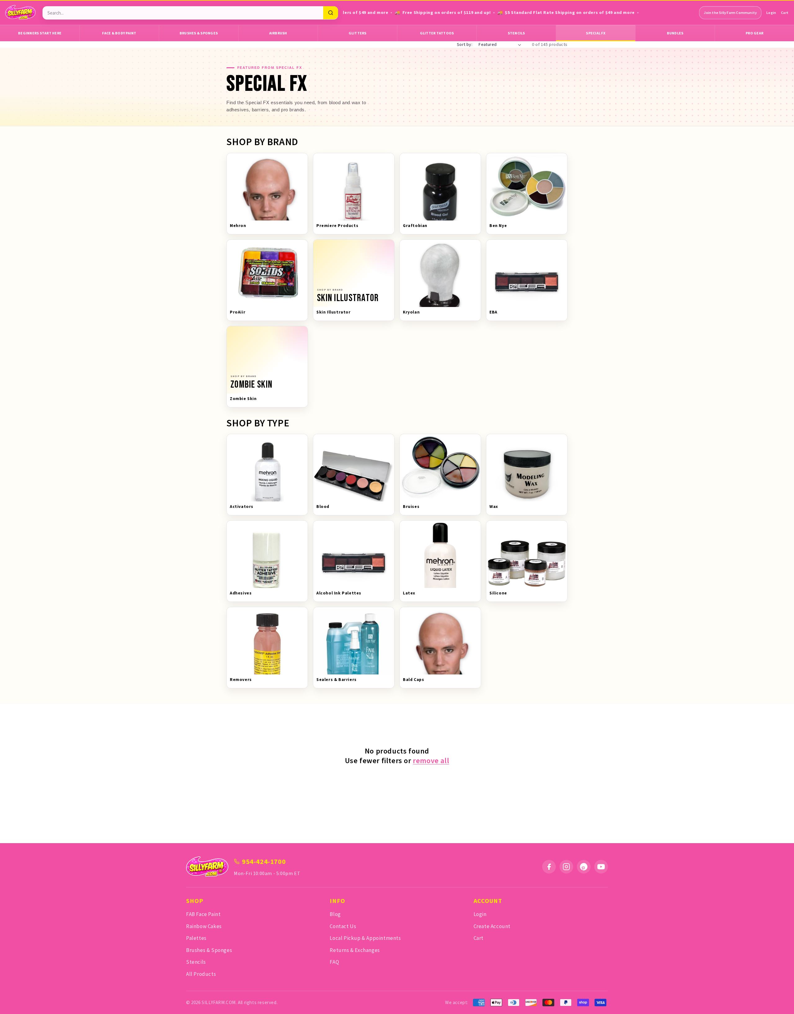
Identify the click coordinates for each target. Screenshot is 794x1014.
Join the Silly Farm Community (730, 12)
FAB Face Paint (203, 914)
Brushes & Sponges (199, 33)
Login (771, 12)
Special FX (595, 33)
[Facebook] (549, 867)
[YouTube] (601, 867)
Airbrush (278, 33)
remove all (431, 760)
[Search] (330, 12)
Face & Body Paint (119, 33)
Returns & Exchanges (355, 950)
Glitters (358, 33)
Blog (335, 914)
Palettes (196, 938)
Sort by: (464, 44)
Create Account (492, 926)
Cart (784, 12)
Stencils (516, 33)
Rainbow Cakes (204, 926)
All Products (201, 974)
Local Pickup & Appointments (365, 938)
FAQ (334, 961)
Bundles (675, 33)
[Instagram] (566, 867)
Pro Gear (754, 33)
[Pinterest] (584, 867)
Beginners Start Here (39, 33)
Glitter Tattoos (437, 33)
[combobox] (182, 13)
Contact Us (343, 926)
